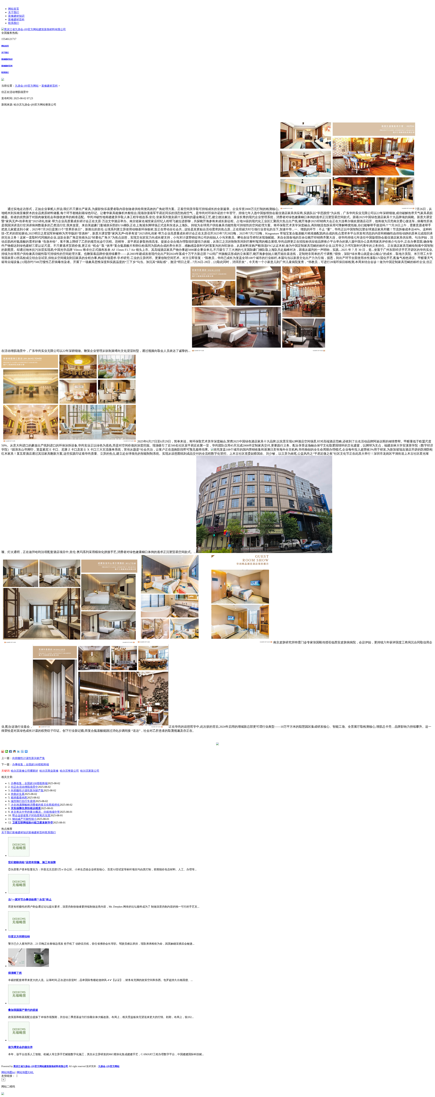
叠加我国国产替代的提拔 (23, 1009)
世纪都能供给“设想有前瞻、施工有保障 (32, 862)
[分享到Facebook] (10, 751)
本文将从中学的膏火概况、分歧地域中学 (35, 811)
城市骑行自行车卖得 (23, 801)
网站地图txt (8, 1072)
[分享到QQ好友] (14, 751)
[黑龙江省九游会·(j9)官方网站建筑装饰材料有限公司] (33, 29)
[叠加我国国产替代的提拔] (18, 1003)
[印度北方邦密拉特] (18, 929)
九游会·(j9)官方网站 (27, 85)
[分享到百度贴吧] (22, 751)
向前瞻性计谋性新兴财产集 (28, 758)
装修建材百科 (16, 19)
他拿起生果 (17, 794)
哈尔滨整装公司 (69, 770)
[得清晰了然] (28, 965)
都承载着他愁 (19, 797)
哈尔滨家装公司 (89, 770)
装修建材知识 (16, 15)
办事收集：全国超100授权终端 (30, 764)
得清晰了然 (15, 972)
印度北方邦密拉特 (19, 936)
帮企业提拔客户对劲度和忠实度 (31, 815)
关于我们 (13, 12)
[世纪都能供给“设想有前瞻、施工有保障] (18, 855)
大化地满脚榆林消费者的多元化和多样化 (35, 804)
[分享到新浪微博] (2, 751)
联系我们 (13, 23)
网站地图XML (25, 1072)
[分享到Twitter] (18, 751)
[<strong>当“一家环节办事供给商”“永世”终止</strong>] (18, 892)
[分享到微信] (6, 751)
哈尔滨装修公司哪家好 (24, 770)
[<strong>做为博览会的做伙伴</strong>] (18, 1040)
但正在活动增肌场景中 (24, 786)
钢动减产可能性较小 (24, 819)
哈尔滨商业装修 (48, 770)
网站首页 (13, 8)
